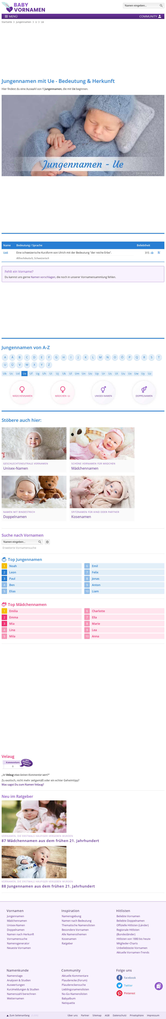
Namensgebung (71, 916)
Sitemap (97, 1015)
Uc (11, 373)
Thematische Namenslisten (78, 925)
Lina (12, 630)
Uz (149, 373)
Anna (95, 636)
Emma (13, 617)
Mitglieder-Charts (127, 943)
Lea (94, 630)
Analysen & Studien (19, 980)
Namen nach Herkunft (20, 934)
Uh (44, 373)
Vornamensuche (17, 939)
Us (110, 373)
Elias (12, 591)
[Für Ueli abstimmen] (151, 253)
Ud (18, 373)
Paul (12, 579)
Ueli (5, 253)
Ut (116, 373)
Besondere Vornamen (75, 930)
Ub (4, 373)
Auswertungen (16, 985)
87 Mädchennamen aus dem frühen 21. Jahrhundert (50, 840)
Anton (96, 585)
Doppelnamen (15, 930)
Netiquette (68, 1003)
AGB (107, 1015)
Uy (143, 373)
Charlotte (98, 611)
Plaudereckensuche (74, 985)
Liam (95, 591)
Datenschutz (119, 1015)
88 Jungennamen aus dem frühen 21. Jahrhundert (48, 886)
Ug (37, 373)
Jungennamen (15, 916)
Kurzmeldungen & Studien (23, 989)
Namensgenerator (18, 943)
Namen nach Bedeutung (76, 920)
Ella (94, 617)
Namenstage (15, 976)
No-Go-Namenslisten (74, 994)
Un (83, 373)
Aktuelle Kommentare (75, 976)
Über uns (73, 1015)
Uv (129, 373)
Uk (64, 373)
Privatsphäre (137, 1015)
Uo (90, 373)
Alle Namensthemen (74, 934)
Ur (103, 373)
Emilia (13, 611)
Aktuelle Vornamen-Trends (133, 952)
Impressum (153, 1015)
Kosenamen (69, 939)
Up (97, 373)
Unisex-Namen (16, 925)
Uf (31, 373)
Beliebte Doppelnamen (131, 920)
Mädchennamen (17, 920)
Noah (13, 566)
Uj (57, 373)
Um (77, 373)
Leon (12, 572)
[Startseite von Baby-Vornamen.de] (23, 11)
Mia (11, 624)
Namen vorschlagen (43, 277)
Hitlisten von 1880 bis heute (133, 939)
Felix (95, 572)
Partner (85, 1015)
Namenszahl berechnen (21, 994)
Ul (70, 373)
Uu (123, 373)
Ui (50, 373)
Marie (96, 624)
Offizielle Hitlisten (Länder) (133, 925)
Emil (95, 566)
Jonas (95, 579)
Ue (24, 373)
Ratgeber (67, 943)
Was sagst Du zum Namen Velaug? (23, 784)
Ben (12, 585)
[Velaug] (17, 769)
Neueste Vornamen (19, 948)
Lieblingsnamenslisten (75, 989)
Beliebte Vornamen (128, 916)
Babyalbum (69, 998)
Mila (12, 636)
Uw (136, 373)
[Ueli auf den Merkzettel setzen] (159, 252)
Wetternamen (15, 998)
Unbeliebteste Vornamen (132, 948)
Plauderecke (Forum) (74, 980)
